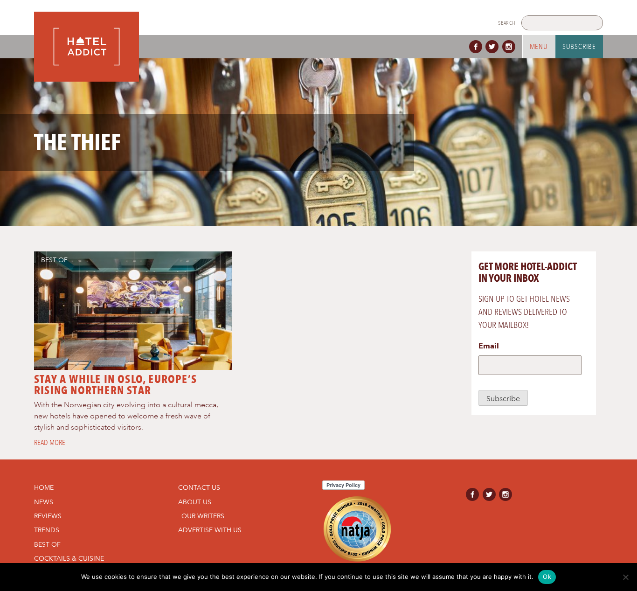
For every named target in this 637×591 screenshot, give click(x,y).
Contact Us (199, 487)
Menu (539, 46)
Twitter (493, 46)
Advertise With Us (210, 530)
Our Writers (202, 516)
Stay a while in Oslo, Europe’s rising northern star (115, 384)
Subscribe (579, 46)
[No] (625, 577)
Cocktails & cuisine (69, 558)
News (43, 502)
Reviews (48, 516)
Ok (547, 576)
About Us (194, 502)
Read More (49, 442)
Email (488, 345)
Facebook (477, 46)
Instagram (510, 46)
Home (44, 487)
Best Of (54, 260)
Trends (46, 530)
